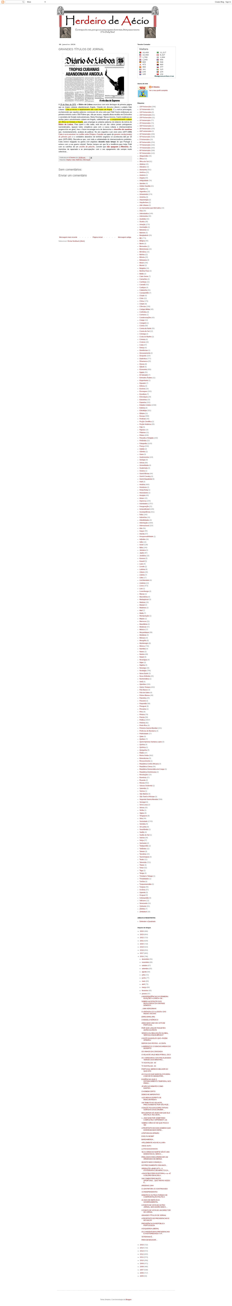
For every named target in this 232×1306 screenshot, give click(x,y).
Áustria (142, 222)
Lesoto (141, 567)
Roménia (142, 777)
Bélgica (142, 241)
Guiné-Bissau (144, 473)
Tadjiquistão (143, 846)
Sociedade (143, 821)
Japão (141, 553)
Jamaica (142, 550)
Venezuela (143, 903)
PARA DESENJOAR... (149, 1240)
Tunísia (142, 881)
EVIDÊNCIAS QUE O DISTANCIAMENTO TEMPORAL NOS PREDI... (156, 1081)
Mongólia (142, 641)
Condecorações (145, 317)
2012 (142, 1254)
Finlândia (142, 441)
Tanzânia (142, 854)
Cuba (73, 160)
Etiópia (142, 413)
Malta (141, 613)
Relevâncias (144, 758)
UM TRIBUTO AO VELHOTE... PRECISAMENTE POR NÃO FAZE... (156, 1104)
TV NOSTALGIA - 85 (149, 1063)
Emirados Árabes (145, 378)
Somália (142, 824)
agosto (144, 972)
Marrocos (142, 621)
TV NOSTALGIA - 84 (149, 1066)
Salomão (142, 788)
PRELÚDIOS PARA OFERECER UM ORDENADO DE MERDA (155, 1158)
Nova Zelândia (144, 676)
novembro (146, 962)
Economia (143, 369)
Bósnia (142, 257)
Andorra (142, 175)
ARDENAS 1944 (148, 1186)
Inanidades (143, 504)
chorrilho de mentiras (123, 129)
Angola (68, 160)
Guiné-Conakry (145, 476)
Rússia (142, 783)
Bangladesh (143, 235)
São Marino (143, 794)
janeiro (144, 994)
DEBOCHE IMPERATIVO (151, 1094)
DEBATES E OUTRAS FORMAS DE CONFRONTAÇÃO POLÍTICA (154, 1196)
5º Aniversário (144, 139)
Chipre (141, 304)
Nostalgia (142, 671)
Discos (141, 364)
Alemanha (143, 170)
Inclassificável (144, 509)
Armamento (143, 194)
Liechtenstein (144, 580)
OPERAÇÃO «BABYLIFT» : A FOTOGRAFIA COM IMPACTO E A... (155, 1169)
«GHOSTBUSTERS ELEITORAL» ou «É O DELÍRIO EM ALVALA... (156, 1174)
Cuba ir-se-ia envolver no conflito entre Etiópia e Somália (81, 134)
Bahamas (142, 230)
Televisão (142, 862)
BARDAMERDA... (148, 1139)
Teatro (141, 860)
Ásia (141, 211)
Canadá (142, 285)
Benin (141, 243)
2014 (142, 1248)
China (141, 301)
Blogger (128, 1299)
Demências (143, 350)
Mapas (141, 619)
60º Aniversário (145, 142)
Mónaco (142, 638)
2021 (142, 941)
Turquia (142, 887)
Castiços (142, 287)
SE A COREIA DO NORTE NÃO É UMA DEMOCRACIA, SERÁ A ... (155, 1153)
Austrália (142, 219)
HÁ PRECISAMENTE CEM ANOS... (154, 1165)
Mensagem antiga (124, 237)
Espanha (142, 402)
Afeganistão (143, 156)
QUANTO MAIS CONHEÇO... (152, 1162)
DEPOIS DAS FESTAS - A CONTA (154, 1043)
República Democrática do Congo (151, 769)
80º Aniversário (145, 150)
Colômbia (143, 312)
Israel (141, 545)
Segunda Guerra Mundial (148, 799)
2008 (142, 1267)
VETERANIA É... (147, 1237)
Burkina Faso (144, 271)
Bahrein (142, 233)
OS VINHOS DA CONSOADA (152, 1052)
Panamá (142, 701)
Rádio (141, 753)
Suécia (142, 838)
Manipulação (144, 616)
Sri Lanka (142, 827)
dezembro (146, 959)
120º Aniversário (145, 112)
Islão (141, 542)
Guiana (142, 471)
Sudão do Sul (144, 835)
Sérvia (141, 808)
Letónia (142, 569)
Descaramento (144, 353)
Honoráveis (143, 493)
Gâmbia (142, 452)
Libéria (142, 575)
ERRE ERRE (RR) (148, 1017)
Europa (142, 416)
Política (142, 720)
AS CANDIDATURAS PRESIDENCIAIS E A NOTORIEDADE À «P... (156, 1233)
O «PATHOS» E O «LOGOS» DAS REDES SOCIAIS (154, 1013)
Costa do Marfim (145, 337)
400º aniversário (145, 131)
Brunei (141, 265)
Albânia (142, 164)
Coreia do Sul (144, 331)
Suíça (141, 840)
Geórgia (142, 460)
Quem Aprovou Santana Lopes (150, 742)
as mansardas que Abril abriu (150, 208)
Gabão (141, 449)
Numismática (144, 679)
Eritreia (142, 386)
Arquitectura (143, 202)
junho (144, 978)
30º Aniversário (145, 129)
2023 (142, 934)
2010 (142, 1260)
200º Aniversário (145, 118)
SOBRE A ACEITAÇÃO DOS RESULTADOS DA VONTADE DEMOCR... (153, 1003)
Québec (142, 739)
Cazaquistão (144, 293)
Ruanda (142, 780)
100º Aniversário (145, 107)
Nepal (141, 657)
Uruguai (142, 895)
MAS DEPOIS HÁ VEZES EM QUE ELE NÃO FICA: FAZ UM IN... (156, 1114)
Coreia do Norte (145, 328)
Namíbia (142, 649)
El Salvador (143, 375)
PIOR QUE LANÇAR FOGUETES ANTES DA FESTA (154, 1029)
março (144, 987)
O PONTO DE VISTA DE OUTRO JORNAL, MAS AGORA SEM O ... (154, 1206)
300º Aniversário (145, 126)
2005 (142, 1276)
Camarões (143, 279)
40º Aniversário (145, 134)
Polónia (142, 723)
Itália (141, 547)
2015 (142, 1245)
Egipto (141, 372)
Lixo (141, 589)
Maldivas (142, 608)
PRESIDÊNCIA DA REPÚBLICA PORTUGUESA (153, 1224)
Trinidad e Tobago (146, 876)
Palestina (142, 698)
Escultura (142, 394)
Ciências (142, 306)
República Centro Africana (149, 764)
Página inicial (98, 237)
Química (142, 747)
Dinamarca (143, 361)
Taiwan (142, 851)
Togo (141, 871)
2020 (142, 944)
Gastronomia (144, 457)
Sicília (141, 810)
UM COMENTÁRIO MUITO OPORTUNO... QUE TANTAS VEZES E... (156, 1180)
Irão (140, 528)
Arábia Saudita (144, 186)
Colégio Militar (144, 309)
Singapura (143, 816)
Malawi (142, 605)
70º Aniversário (145, 145)
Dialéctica (79, 160)
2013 (142, 1251)
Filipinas (142, 432)
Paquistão (143, 703)
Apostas (142, 183)
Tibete (141, 865)
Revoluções (143, 775)
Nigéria (142, 665)
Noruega (142, 668)
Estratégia (143, 411)
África (141, 159)
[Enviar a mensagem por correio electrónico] (90, 157)
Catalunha (143, 290)
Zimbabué (143, 912)
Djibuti (141, 367)
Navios (142, 654)
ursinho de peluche (87, 147)
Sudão (141, 832)
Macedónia (143, 597)
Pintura (142, 715)
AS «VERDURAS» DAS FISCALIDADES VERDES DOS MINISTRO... (156, 1059)
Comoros (142, 315)
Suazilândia (143, 829)
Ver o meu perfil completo (158, 90)
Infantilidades (144, 520)
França (142, 446)
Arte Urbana (143, 205)
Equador (142, 383)
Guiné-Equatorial (145, 479)
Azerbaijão (143, 227)
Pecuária (142, 709)
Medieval (142, 627)
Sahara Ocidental (145, 786)
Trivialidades (144, 879)
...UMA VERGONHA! (149, 1009)
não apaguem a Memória (117, 147)
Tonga (141, 873)
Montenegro (143, 643)
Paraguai (142, 706)
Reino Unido (144, 755)
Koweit (141, 561)
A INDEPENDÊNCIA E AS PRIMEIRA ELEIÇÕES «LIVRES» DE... (155, 997)
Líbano (142, 572)
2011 (142, 1257)
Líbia (141, 578)
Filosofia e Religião (146, 438)
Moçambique (144, 632)
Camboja (142, 282)
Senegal (142, 802)
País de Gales (144, 692)
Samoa (142, 791)
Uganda (142, 892)
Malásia (142, 602)
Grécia (141, 463)
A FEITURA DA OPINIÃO (150, 1133)
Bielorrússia (143, 249)
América (142, 172)
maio (144, 981)
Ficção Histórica (145, 424)
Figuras (142, 430)
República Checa (145, 766)
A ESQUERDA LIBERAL (150, 1229)
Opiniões (142, 684)
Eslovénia (143, 400)
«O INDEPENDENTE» (150, 1192)
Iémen (141, 498)
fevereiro (145, 991)
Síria (141, 818)
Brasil (141, 263)
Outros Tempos (145, 687)
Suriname (143, 843)
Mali (141, 610)
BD (140, 238)
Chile (141, 298)
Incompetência (144, 512)
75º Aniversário (145, 148)
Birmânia (142, 252)
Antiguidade (143, 181)
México (142, 630)
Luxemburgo (144, 591)
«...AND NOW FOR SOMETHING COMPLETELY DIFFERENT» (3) (154, 1119)
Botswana (143, 260)
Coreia (141, 326)
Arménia (142, 197)
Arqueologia (143, 200)
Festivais (142, 419)
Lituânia (142, 583)
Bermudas (143, 246)
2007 (142, 1270)
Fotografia (143, 443)
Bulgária (142, 268)
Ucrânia (142, 890)
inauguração (144, 506)
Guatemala (143, 468)
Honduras (143, 487)
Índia (141, 515)
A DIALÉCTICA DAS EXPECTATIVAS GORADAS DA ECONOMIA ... (155, 1109)
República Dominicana (147, 772)
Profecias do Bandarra (147, 731)
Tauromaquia (144, 857)
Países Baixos (144, 695)
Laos (141, 564)
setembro (145, 969)
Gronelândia (144, 465)
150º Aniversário (145, 115)
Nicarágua (143, 660)
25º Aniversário (145, 123)
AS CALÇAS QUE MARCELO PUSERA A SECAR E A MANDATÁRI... (156, 1075)
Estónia (142, 408)
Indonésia (143, 517)
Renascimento (144, 761)
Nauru (141, 652)
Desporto (142, 356)
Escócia (142, 389)
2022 (142, 938)
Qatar (141, 736)
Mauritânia (143, 624)
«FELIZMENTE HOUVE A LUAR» (154, 1143)
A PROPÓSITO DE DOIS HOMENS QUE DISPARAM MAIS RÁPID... (156, 1129)
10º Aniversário (145, 109)
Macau (141, 594)
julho (144, 975)
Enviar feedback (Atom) (76, 241)
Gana (141, 454)
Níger (141, 662)
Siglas (141, 813)
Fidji (141, 427)
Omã (141, 682)
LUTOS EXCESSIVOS (150, 1149)
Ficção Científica (145, 422)
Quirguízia (143, 750)
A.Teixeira (156, 87)
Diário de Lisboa (66, 124)
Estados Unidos (145, 405)
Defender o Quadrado (147, 921)
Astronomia (143, 216)
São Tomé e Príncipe (147, 797)
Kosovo (142, 558)
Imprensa (142, 501)
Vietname (142, 906)
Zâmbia (142, 909)
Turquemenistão (145, 884)
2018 (142, 950)
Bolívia (141, 255)
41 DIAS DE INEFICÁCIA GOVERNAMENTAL (151, 1201)
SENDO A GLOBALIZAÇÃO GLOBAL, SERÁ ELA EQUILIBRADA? (155, 1034)
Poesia (142, 717)
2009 (142, 1264)
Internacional (144, 526)
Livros (141, 586)
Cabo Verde (143, 276)
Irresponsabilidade (146, 536)
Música (142, 646)
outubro (145, 965)
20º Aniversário (145, 120)
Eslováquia (143, 397)
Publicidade (143, 734)
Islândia (142, 539)
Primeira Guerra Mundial (148, 728)
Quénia (142, 745)
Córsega (142, 334)
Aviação (142, 224)
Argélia (142, 189)
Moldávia (142, 635)
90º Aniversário (145, 153)
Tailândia (142, 849)
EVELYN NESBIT (148, 1136)
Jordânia (142, 556)
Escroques (143, 391)
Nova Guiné (143, 673)
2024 (142, 931)
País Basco (143, 690)
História (142, 485)
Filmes (141, 435)
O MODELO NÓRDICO (150, 1020)
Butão (141, 274)
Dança (141, 348)
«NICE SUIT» (146, 1146)
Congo (141, 320)
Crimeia (142, 339)
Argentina (143, 192)
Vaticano (142, 901)
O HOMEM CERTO (148, 1091)
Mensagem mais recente (68, 237)
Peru (141, 712)
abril (143, 984)
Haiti (141, 482)
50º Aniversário (145, 137)
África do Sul (144, 161)
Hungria (142, 495)
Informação (86, 160)
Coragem (142, 323)
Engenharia (143, 380)
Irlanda (142, 534)
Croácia (142, 342)
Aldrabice (142, 167)
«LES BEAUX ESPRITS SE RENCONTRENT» (151, 1098)
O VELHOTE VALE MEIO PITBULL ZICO (156, 1055)
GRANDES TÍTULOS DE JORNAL (154, 1215)
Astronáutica (144, 213)
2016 (142, 956)
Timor (141, 868)
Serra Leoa (143, 805)
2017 (142, 953)
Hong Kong (143, 490)
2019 (142, 947)
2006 (142, 1273)
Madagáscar (144, 599)
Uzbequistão (144, 898)
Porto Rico (143, 725)
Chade (141, 296)
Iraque (141, 531)
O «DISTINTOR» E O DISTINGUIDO (155, 1189)
